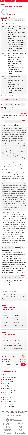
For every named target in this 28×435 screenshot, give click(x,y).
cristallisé (10, 78)
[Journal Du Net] (7, 427)
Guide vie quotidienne (9, 401)
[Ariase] (7, 433)
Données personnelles (6, 414)
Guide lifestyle (7, 386)
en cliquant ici (23, 114)
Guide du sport (7, 397)
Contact (5, 412)
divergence (11, 38)
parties (16, 28)
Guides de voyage (8, 404)
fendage (18, 63)
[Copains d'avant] (7, 430)
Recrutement (21, 412)
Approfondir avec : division (14, 99)
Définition (4, 247)
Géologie (4, 55)
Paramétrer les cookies (16, 414)
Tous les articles (11, 412)
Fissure (10, 76)
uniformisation (19, 67)
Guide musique (7, 395)
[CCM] (20, 424)
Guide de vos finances (9, 377)
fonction (22, 28)
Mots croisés (18, 122)
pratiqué (16, 59)
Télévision (6, 361)
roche (9, 82)
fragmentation (12, 65)
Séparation (11, 26)
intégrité (17, 88)
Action (10, 53)
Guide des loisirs (7, 388)
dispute (22, 36)
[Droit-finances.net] (20, 427)
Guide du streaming (9, 399)
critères (17, 30)
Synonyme (10, 20)
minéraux (23, 53)
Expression (17, 20)
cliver (15, 53)
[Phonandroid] (20, 433)
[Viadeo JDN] (20, 430)
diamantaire (17, 61)
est (21, 57)
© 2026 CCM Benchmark (14, 417)
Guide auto (6, 375)
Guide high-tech (8, 381)
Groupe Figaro (18, 415)
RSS (17, 412)
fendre (14, 55)
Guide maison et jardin (9, 390)
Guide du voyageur (8, 406)
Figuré (4, 28)
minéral (17, 76)
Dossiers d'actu (7, 359)
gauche (13, 34)
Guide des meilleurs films (10, 393)
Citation (11, 104)
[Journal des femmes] (7, 424)
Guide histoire (7, 384)
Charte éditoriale (18, 411)
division (17, 36)
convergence (19, 40)
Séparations (11, 111)
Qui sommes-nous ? (5, 411)
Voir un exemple (21, 359)
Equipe (12, 411)
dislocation (11, 86)
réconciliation (20, 42)
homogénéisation (13, 69)
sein (23, 32)
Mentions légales (10, 415)
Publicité (25, 411)
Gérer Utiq (24, 414)
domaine (10, 61)
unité (22, 88)
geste (9, 59)
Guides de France (8, 379)
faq (23, 104)
